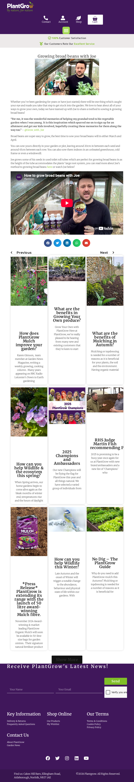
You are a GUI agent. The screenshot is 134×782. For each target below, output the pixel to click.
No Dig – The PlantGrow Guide (105, 563)
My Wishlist (53, 724)
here (49, 166)
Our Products (53, 721)
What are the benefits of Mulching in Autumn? (105, 339)
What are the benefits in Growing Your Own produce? (67, 314)
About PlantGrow (15, 742)
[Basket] (95, 20)
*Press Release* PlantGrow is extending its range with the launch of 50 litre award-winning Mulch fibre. (28, 599)
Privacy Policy (94, 727)
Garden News (13, 745)
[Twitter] (57, 758)
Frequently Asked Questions (21, 724)
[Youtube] (86, 758)
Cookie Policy (94, 724)
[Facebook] (47, 758)
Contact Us (18, 735)
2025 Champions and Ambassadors (67, 457)
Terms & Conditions (97, 721)
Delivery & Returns (16, 721)
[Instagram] (67, 758)
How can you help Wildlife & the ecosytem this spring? (29, 470)
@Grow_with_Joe (34, 129)
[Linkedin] (76, 758)
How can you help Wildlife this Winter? (67, 563)
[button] (66, 30)
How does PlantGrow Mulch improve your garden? (29, 341)
